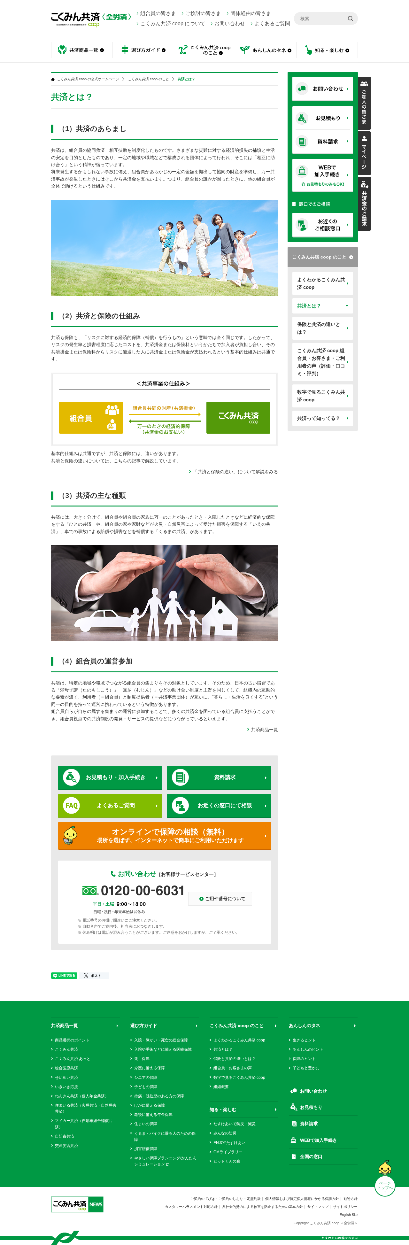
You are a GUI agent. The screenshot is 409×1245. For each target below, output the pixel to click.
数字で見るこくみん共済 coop (321, 395)
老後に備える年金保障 (153, 1114)
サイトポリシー (345, 1207)
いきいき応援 (66, 1087)
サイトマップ (317, 1207)
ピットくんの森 (226, 1161)
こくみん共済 (66, 1049)
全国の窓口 (311, 1156)
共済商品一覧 (264, 729)
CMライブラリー (228, 1152)
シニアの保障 (145, 1077)
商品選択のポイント (72, 1040)
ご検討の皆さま (203, 13)
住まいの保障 (145, 1124)
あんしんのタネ (266, 50)
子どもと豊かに (306, 1068)
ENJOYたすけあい (229, 1143)
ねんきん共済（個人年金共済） (82, 1096)
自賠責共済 (64, 1136)
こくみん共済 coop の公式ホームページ (88, 79)
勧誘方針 (350, 1199)
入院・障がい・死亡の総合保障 (161, 1040)
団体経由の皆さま (250, 13)
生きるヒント (304, 1040)
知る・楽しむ (223, 1109)
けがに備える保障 (149, 1105)
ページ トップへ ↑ (385, 1188)
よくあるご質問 (272, 23)
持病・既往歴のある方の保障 (159, 1096)
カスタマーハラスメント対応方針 (191, 1207)
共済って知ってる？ (318, 418)
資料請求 (225, 777)
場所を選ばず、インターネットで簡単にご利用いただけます (170, 835)
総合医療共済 (66, 1068)
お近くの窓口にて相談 (225, 805)
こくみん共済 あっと (72, 1058)
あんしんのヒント (308, 1049)
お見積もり (311, 1107)
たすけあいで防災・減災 (234, 1124)
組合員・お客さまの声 (232, 1068)
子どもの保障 (145, 1087)
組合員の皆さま (158, 13)
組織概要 (221, 1087)
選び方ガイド (143, 1025)
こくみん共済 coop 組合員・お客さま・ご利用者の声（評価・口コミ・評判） (321, 362)
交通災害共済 (66, 1145)
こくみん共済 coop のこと (319, 256)
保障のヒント (304, 1058)
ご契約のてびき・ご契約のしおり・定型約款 (225, 1199)
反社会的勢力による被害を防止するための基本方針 (262, 1207)
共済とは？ (309, 305)
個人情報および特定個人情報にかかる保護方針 (302, 1199)
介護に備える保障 (149, 1068)
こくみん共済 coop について (172, 23)
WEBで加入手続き (318, 1140)
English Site (349, 1215)
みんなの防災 (224, 1133)
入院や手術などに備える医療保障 (163, 1049)
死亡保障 (142, 1058)
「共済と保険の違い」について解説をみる (235, 471)
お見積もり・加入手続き (116, 777)
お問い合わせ (229, 23)
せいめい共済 (66, 1077)
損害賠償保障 (145, 1149)
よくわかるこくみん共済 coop (321, 283)
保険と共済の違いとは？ (318, 328)
